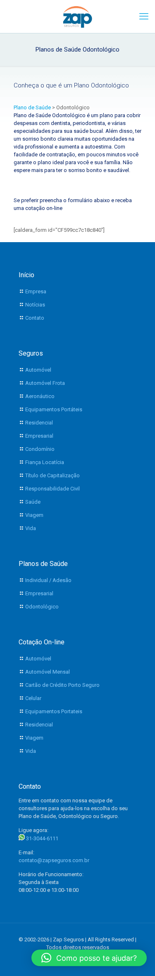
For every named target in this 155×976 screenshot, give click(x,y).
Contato (34, 318)
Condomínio (40, 449)
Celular (33, 698)
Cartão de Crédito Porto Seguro (62, 685)
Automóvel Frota (45, 383)
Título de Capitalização (52, 475)
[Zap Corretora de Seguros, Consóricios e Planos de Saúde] (77, 16)
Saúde (33, 502)
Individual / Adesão (48, 580)
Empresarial (39, 436)
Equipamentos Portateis (53, 711)
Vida (30, 528)
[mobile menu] (144, 16)
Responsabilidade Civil (52, 489)
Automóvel (38, 370)
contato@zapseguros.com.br (54, 860)
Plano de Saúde (32, 107)
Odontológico (42, 607)
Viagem (34, 515)
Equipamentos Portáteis (53, 409)
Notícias (35, 305)
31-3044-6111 (42, 838)
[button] (89, 958)
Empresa (35, 291)
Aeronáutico (40, 396)
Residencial (39, 423)
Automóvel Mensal (47, 672)
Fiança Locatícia (44, 462)
